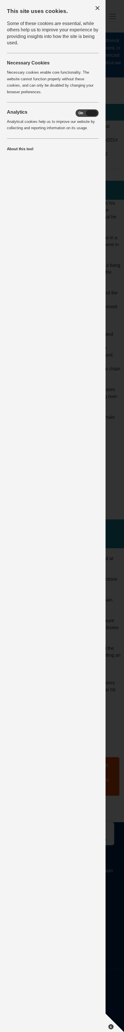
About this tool (20, 149)
